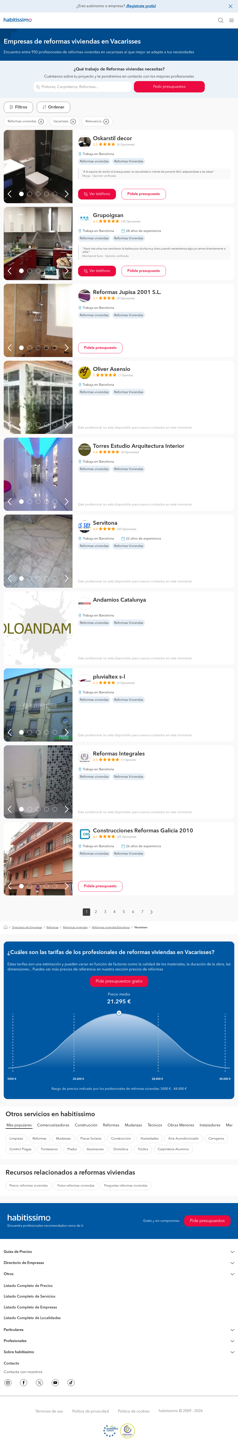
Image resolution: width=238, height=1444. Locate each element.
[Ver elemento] (21, 194)
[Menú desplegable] (233, 20)
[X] (39, 1383)
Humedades (150, 1138)
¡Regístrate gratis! (141, 6)
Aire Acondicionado (183, 1138)
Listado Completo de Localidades (32, 1318)
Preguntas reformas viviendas (125, 1185)
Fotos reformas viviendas (75, 1185)
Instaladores (210, 1125)
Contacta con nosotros (23, 1372)
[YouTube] (55, 1383)
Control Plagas (20, 1149)
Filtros (21, 107)
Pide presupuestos (207, 1221)
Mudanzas (133, 1125)
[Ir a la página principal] (18, 20)
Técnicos (155, 1125)
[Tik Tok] (71, 1383)
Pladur (72, 1149)
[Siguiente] (67, 194)
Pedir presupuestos (169, 87)
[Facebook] (24, 1383)
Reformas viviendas (75, 927)
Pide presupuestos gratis (119, 981)
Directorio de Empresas (27, 927)
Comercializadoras (53, 1125)
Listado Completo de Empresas (30, 1307)
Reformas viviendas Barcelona (111, 927)
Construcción (86, 1125)
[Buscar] (221, 20)
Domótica (120, 1149)
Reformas (52, 927)
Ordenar (56, 107)
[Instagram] (8, 1383)
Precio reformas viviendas (29, 1185)
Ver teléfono (99, 194)
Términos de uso (49, 1411)
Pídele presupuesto (143, 194)
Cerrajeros (216, 1138)
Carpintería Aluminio (173, 1149)
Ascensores (95, 1149)
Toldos (143, 1149)
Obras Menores (181, 1125)
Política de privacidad (90, 1411)
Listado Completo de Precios (28, 1286)
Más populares (19, 1125)
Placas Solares (90, 1138)
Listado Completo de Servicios (29, 1297)
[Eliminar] (41, 121)
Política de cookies (133, 1411)
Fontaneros (49, 1149)
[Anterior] (9, 194)
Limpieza (16, 1138)
